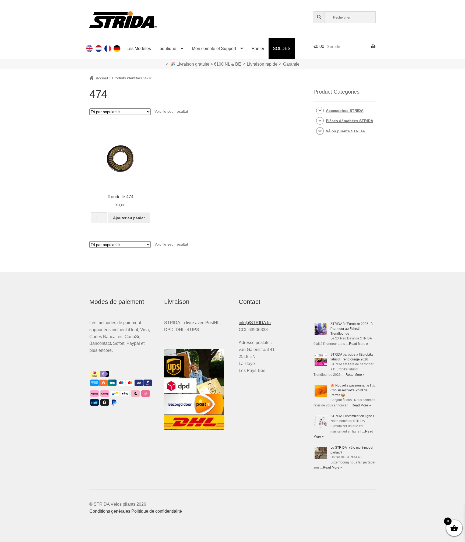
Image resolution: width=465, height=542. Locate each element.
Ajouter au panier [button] (129, 218)
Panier (258, 48)
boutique (168, 48)
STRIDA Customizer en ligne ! (352, 416)
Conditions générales (109, 511)
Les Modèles (138, 48)
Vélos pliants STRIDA (345, 131)
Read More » (358, 344)
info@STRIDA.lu (255, 322)
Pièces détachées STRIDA (349, 121)
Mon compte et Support (214, 48)
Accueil (102, 78)
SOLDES (282, 48)
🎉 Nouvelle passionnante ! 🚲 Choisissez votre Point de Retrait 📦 (353, 390)
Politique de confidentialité (156, 511)
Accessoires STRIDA (345, 110)
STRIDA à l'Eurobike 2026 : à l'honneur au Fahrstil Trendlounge (351, 328)
